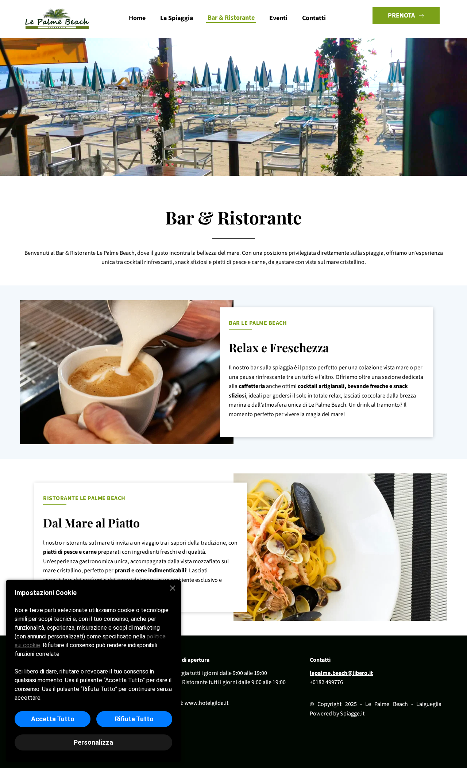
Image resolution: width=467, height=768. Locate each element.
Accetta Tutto (52, 719)
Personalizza (93, 742)
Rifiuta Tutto (134, 719)
